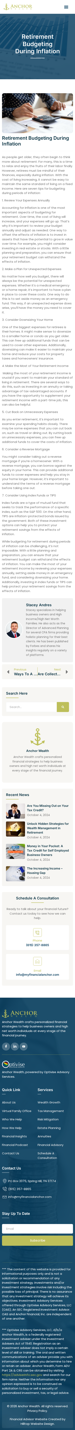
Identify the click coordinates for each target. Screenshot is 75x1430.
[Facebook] (6, 1047)
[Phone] (37, 932)
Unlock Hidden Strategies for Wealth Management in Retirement (48, 828)
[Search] (63, 707)
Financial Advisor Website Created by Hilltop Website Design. (37, 1421)
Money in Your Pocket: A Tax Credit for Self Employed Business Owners (48, 850)
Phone (37, 940)
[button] (66, 7)
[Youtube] (24, 1047)
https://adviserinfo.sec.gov (22, 1375)
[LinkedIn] (15, 1047)
